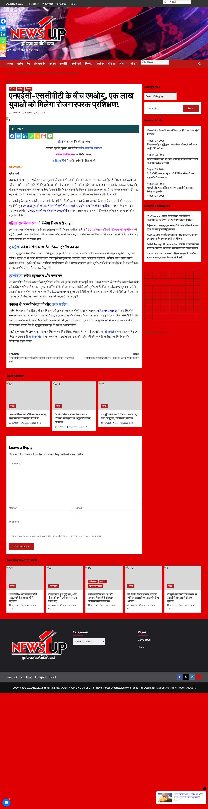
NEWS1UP (16, 112)
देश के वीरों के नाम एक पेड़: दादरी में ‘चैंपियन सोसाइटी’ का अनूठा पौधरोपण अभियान (72, 418)
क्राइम (52, 64)
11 (156, 295)
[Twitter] (18, 136)
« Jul (146, 323)
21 (181, 302)
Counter (149, 331)
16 (197, 295)
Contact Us (144, 639)
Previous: (41, 358)
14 (181, 295)
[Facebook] (12, 136)
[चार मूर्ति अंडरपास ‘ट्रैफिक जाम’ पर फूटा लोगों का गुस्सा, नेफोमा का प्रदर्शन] (120, 395)
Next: (112, 356)
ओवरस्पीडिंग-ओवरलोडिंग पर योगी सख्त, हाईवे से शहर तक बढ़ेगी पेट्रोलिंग (28, 416)
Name (13, 507)
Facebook (34, 3)
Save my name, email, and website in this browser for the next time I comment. (57, 535)
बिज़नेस (88, 64)
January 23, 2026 (32, 112)
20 (173, 302)
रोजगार (111, 64)
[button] (199, 64)
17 (148, 302)
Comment (15, 463)
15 (189, 295)
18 (156, 302)
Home (9, 64)
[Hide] (1, 60)
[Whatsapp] (31, 136)
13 (173, 295)
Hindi (149, 62)
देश (28, 64)
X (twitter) (48, 3)
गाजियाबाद (53, 586)
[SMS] (50, 136)
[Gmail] (44, 136)
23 (197, 302)
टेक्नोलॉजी (76, 64)
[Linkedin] (25, 136)
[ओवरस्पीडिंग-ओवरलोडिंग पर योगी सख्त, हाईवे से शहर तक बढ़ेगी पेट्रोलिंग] (28, 395)
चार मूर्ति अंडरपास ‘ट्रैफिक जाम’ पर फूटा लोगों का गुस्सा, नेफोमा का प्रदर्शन (170, 189)
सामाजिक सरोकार (95, 586)
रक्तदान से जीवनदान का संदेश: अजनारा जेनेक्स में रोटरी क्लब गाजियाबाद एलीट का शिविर (172, 160)
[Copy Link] (37, 136)
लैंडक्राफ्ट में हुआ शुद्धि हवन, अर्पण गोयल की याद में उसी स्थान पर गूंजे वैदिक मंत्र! (172, 146)
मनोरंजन (100, 64)
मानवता (103, 581)
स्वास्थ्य (122, 64)
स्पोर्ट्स (133, 64)
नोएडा (12, 88)
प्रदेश (20, 64)
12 (164, 295)
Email (73, 3)
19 (164, 302)
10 (148, 295)
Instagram (62, 3)
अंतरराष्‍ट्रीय (39, 64)
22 (189, 302)
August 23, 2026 (29, 423)
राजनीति (63, 64)
